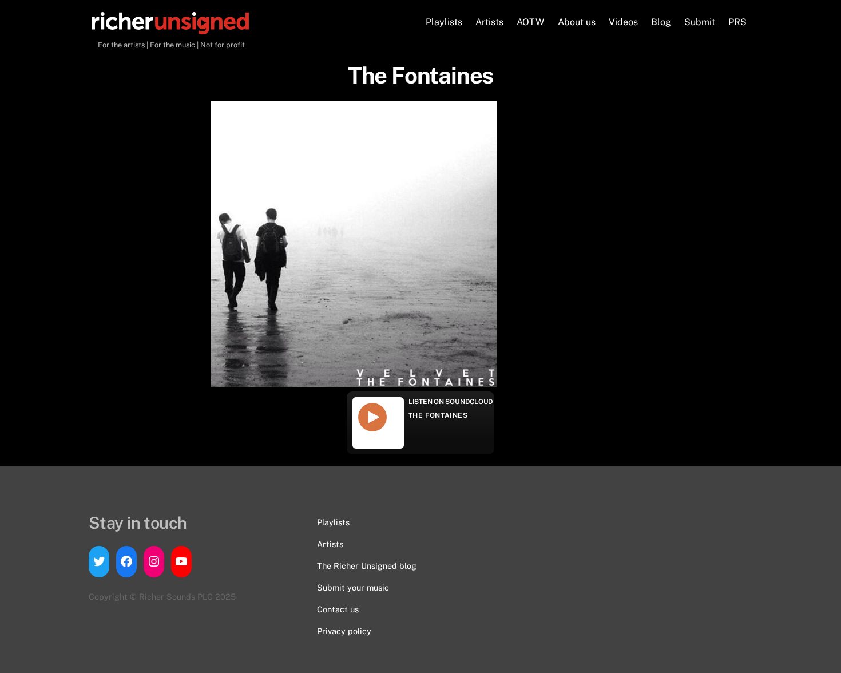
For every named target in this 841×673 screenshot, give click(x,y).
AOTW (530, 22)
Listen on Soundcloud (450, 402)
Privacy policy (344, 631)
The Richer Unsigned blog (366, 566)
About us (577, 22)
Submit (699, 22)
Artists (489, 22)
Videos (623, 22)
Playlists (444, 22)
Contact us (338, 609)
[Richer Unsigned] (170, 28)
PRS (737, 22)
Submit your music (353, 587)
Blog (661, 22)
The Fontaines (438, 415)
